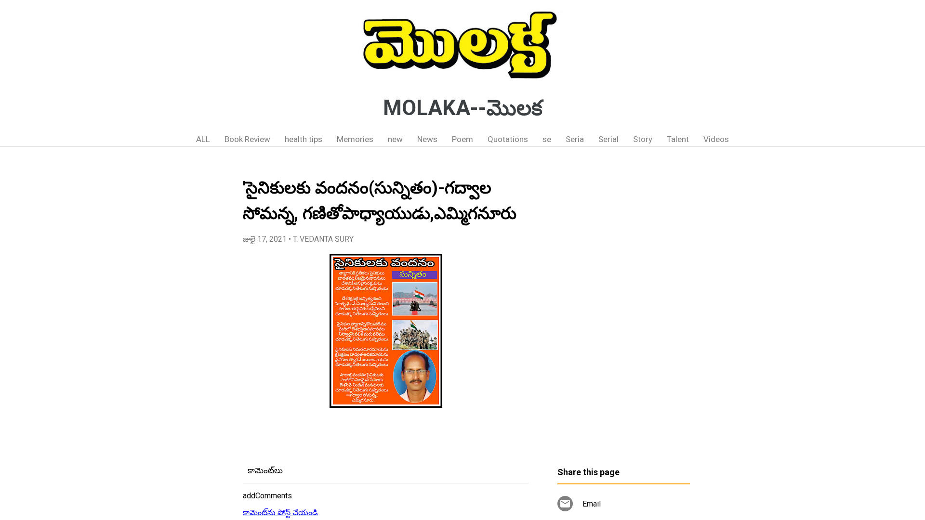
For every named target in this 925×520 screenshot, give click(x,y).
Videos (716, 139)
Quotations (508, 139)
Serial (608, 139)
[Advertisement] (623, 310)
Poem (462, 139)
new (395, 139)
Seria (575, 139)
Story (642, 139)
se (546, 139)
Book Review (247, 139)
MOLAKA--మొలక (462, 107)
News (427, 139)
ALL (203, 139)
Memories (355, 139)
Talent (678, 139)
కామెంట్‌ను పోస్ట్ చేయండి (280, 512)
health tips (303, 139)
